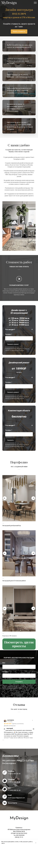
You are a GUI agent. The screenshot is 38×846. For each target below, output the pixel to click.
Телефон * (8, 334)
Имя (3, 663)
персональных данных (17, 350)
